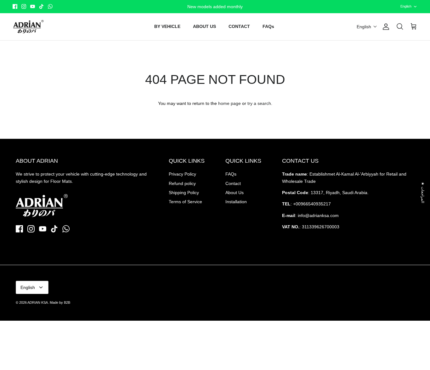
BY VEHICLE (167, 26)
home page (229, 103)
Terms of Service (185, 201)
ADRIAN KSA (37, 302)
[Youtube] (32, 6)
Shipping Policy (184, 192)
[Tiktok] (41, 6)
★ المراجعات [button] (423, 192)
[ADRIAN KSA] (28, 26)
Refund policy (182, 183)
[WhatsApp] (50, 6)
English (405, 6)
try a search (259, 103)
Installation (236, 201)
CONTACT (239, 26)
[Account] (385, 26)
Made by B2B (60, 302)
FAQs (268, 26)
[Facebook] (15, 6)
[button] (367, 27)
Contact (233, 183)
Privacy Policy (182, 174)
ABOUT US (204, 26)
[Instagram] (23, 6)
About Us (234, 192)
